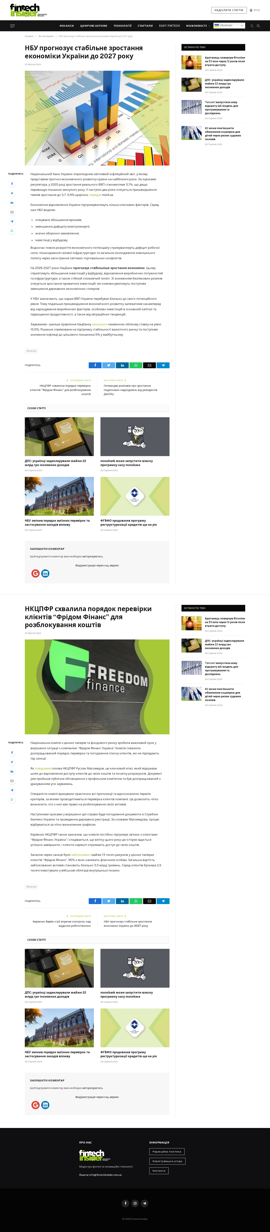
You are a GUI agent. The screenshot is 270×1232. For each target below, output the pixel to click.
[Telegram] (12, 221)
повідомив (43, 768)
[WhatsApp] (12, 230)
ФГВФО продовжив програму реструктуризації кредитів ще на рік (128, 522)
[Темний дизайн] (252, 25)
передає (95, 195)
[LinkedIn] (12, 202)
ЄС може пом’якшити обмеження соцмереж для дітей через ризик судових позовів (223, 134)
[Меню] (12, 26)
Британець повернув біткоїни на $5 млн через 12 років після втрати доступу (225, 61)
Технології (123, 25)
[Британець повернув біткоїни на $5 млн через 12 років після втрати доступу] (191, 62)
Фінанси (67, 25)
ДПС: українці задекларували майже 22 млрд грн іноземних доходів (55, 463)
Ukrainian (225, 25)
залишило (99, 324)
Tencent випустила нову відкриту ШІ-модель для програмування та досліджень (221, 108)
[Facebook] (12, 183)
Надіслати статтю (229, 10)
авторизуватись (92, 556)
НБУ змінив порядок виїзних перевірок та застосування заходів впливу (57, 522)
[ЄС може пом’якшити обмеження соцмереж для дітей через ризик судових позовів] (191, 133)
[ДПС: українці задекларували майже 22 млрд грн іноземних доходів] (59, 436)
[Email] (12, 212)
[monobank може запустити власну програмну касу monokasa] (135, 436)
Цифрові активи (93, 25)
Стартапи (145, 25)
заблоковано (81, 855)
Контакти (159, 1170)
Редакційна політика (167, 1151)
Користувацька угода (167, 1161)
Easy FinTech (169, 25)
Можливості (196, 25)
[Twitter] (12, 193)
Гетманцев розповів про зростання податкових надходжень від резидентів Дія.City (130, 390)
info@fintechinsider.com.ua (105, 1174)
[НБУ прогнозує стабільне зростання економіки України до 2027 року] (97, 118)
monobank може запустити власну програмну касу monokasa (126, 463)
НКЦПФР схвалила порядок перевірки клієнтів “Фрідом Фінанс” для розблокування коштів (60, 390)
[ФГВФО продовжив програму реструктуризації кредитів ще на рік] (135, 496)
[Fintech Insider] (28, 10)
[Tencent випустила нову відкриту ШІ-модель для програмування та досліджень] (191, 107)
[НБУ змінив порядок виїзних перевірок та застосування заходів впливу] (59, 496)
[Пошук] (258, 26)
